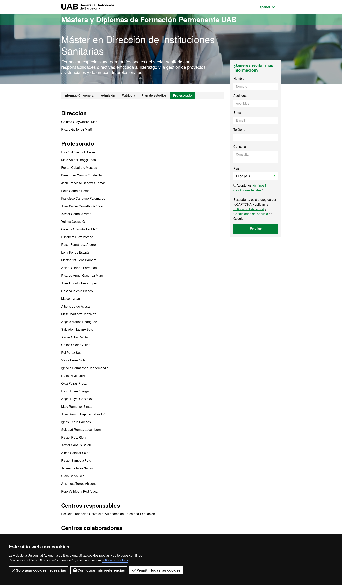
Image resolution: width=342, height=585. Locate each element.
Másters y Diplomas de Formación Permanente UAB (149, 19)
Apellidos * (241, 95)
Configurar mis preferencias (101, 570)
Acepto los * (249, 187)
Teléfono (239, 129)
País (236, 168)
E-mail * (238, 112)
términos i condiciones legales (249, 187)
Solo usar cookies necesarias (41, 570)
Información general (79, 95)
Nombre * (240, 78)
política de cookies (115, 560)
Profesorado (182, 95)
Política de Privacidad (248, 209)
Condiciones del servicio (250, 213)
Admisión (108, 95)
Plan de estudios (154, 95)
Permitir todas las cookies (158, 570)
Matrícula (128, 95)
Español (269, 6)
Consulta (239, 146)
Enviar (256, 228)
